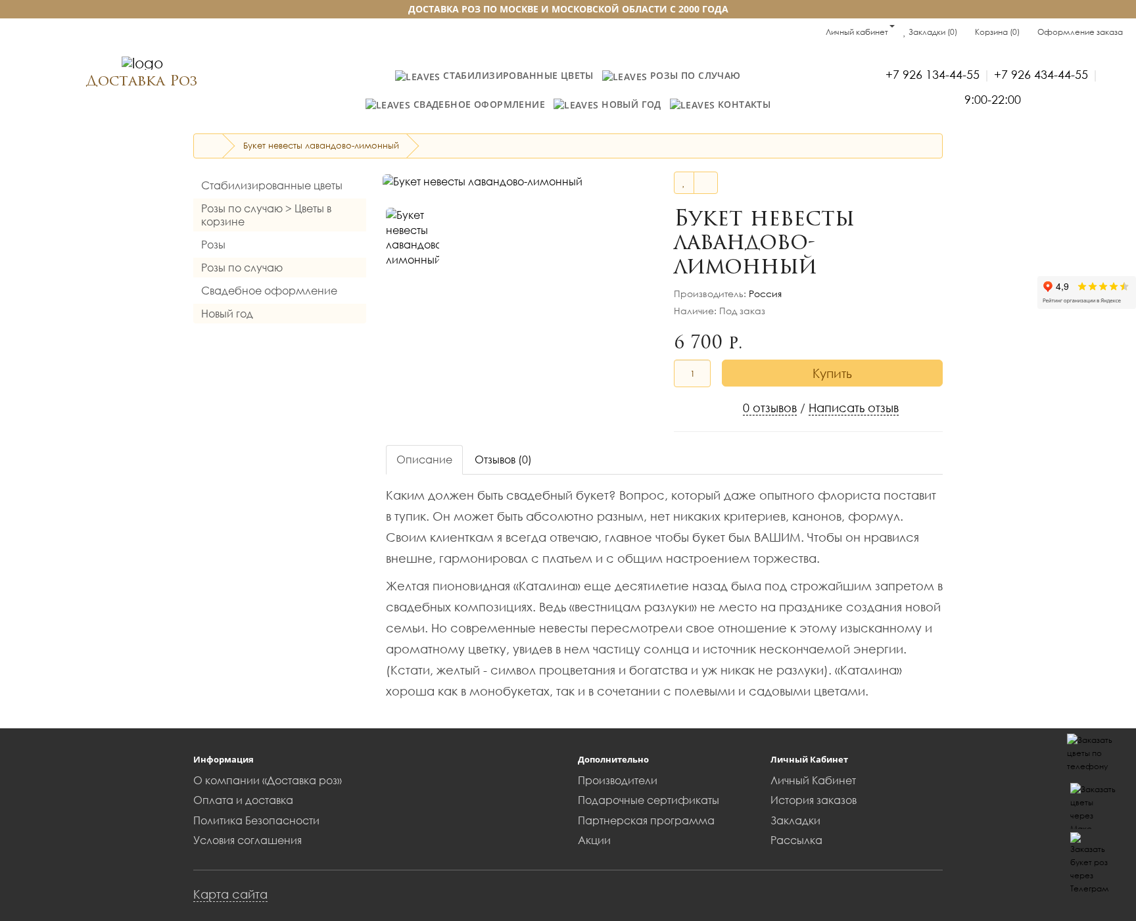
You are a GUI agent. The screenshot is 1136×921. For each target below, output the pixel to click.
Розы (213, 244)
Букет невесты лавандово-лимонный (321, 145)
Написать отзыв (854, 407)
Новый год (630, 104)
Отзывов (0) (503, 459)
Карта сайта (230, 894)
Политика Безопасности (256, 820)
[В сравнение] (706, 183)
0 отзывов (770, 407)
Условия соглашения (247, 840)
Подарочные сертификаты (648, 800)
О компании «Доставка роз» (267, 780)
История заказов (813, 800)
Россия (765, 293)
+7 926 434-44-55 (1041, 74)
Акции (594, 840)
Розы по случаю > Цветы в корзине (266, 215)
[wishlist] (684, 183)
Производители (617, 780)
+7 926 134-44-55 (933, 74)
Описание (424, 459)
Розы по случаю (693, 75)
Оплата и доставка (243, 800)
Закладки (795, 820)
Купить (832, 373)
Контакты (742, 104)
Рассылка (796, 840)
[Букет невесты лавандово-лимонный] (514, 182)
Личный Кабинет (813, 780)
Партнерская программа (646, 820)
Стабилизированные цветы (517, 75)
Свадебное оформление (477, 104)
